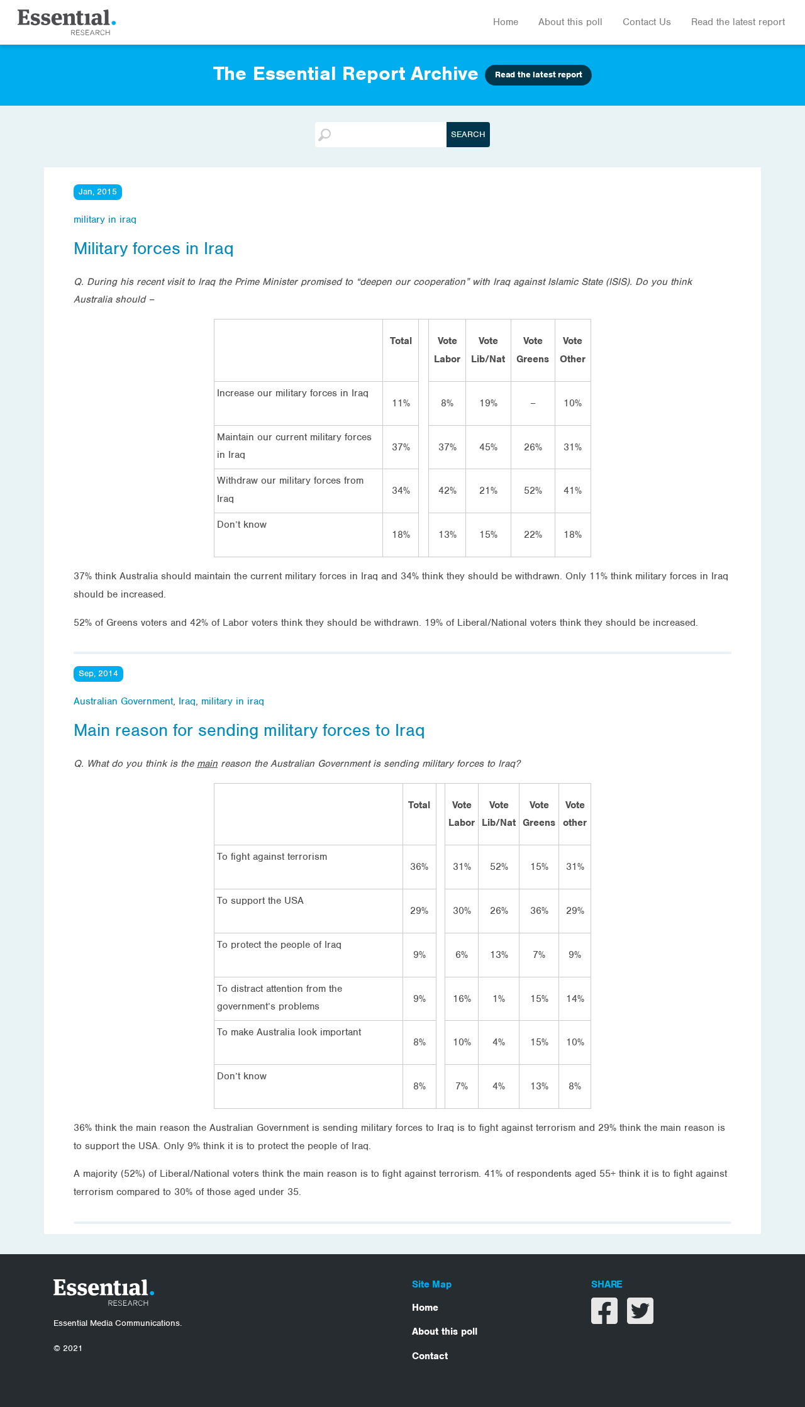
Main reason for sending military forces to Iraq (249, 730)
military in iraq (105, 219)
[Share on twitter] (640, 1319)
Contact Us (647, 22)
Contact (430, 1356)
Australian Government (123, 701)
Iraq (187, 701)
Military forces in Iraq (154, 248)
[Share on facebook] (606, 1319)
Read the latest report (738, 22)
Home (505, 22)
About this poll (570, 22)
